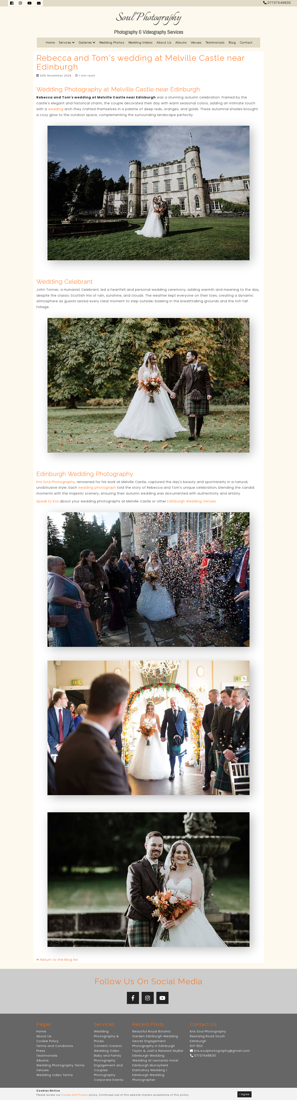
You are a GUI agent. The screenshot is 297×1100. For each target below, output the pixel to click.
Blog (232, 42)
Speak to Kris (47, 501)
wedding (55, 109)
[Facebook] (133, 998)
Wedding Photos (111, 42)
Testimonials (215, 42)
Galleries (86, 42)
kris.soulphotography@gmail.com (221, 1051)
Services (65, 42)
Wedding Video (106, 1051)
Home (50, 42)
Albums (181, 42)
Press (40, 1051)
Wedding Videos (140, 42)
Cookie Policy (47, 1041)
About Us (164, 42)
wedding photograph (97, 487)
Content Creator (108, 1046)
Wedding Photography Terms (60, 1065)
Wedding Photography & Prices (106, 1036)
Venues (196, 42)
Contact (246, 42)
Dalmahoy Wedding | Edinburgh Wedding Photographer (149, 1075)
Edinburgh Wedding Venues (191, 501)
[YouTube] (162, 998)
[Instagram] (148, 998)
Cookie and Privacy (74, 1095)
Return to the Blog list (58, 959)
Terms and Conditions (54, 1046)
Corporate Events (108, 1080)
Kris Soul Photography (55, 482)
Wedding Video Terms (54, 1075)
